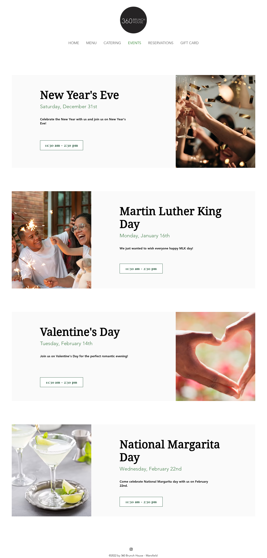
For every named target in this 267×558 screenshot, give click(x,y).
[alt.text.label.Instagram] (131, 549)
